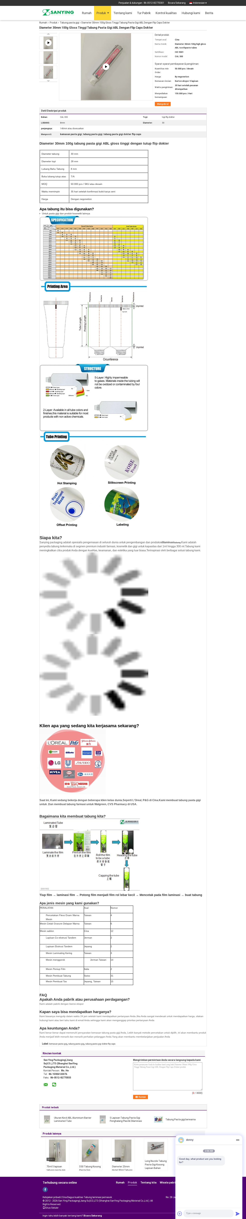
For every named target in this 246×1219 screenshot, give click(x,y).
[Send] (237, 1213)
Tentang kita (148, 1182)
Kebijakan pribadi (52, 1197)
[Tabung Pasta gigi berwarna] (158, 1119)
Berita (209, 13)
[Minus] (238, 1140)
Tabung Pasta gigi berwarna (181, 1119)
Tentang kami (122, 13)
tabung (177, 542)
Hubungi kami (191, 13)
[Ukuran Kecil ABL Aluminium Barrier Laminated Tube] (47, 1119)
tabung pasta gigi (76, 1044)
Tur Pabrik (144, 13)
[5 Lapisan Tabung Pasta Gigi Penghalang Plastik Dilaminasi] (103, 1119)
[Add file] (179, 1213)
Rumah (87, 13)
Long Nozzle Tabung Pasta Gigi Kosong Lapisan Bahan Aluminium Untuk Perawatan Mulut (156, 1168)
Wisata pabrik (168, 1182)
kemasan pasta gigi (58, 1044)
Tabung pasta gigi (69, 22)
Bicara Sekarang (177, 3)
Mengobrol (163, 104)
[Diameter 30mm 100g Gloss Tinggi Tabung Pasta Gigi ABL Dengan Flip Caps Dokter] (48, 57)
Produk (101, 13)
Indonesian (199, 3)
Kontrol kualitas (166, 13)
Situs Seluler (52, 1207)
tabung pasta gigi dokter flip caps (100, 1044)
